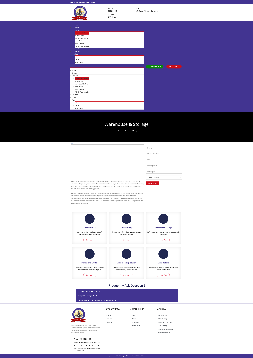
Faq (76, 57)
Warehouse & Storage (82, 33)
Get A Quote (152, 183)
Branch (77, 27)
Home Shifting (79, 35)
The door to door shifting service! (89, 291)
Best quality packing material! (87, 296)
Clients (77, 59)
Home (76, 25)
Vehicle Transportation (82, 46)
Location (77, 49)
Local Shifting (79, 41)
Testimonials (79, 62)
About (76, 54)
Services (77, 30)
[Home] (115, 131)
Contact (77, 51)
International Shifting (81, 38)
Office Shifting (79, 43)
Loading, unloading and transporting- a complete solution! (97, 300)
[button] (107, 66)
